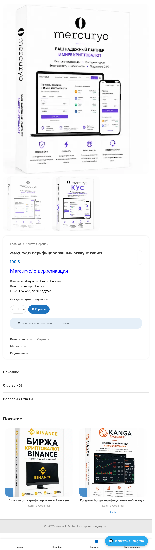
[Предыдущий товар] (129, 244)
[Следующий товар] (139, 244)
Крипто (25, 346)
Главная (15, 244)
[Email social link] (30, 353)
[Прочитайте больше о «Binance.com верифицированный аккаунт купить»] (9, 492)
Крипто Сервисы (37, 244)
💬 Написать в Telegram (126, 541)
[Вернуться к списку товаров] (134, 244)
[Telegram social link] (35, 353)
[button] (7, 89)
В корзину (39, 309)
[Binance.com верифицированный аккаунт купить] (39, 462)
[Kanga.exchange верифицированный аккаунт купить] (113, 462)
